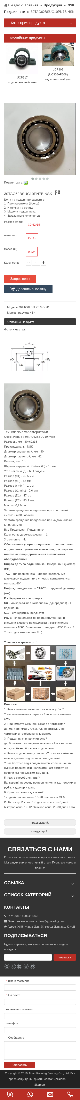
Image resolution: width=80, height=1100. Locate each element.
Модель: (12, 307)
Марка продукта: (18, 312)
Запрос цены (20, 278)
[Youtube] (32, 966)
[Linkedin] (19, 966)
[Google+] (13, 966)
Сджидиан (61, 1078)
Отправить (20, 1065)
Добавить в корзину (31, 289)
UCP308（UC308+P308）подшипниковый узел (58, 74)
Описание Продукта (20, 321)
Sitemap (40, 1084)
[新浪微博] (26, 966)
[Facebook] (6, 966)
